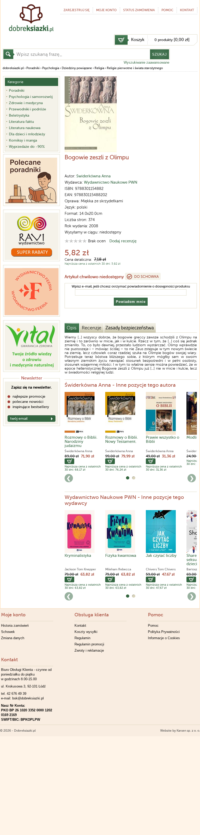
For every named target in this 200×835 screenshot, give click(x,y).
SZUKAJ (159, 54)
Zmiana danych (12, 638)
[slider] (76, 241)
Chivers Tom (155, 569)
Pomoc (167, 10)
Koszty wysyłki (85, 632)
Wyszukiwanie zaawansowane (146, 62)
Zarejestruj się (77, 10)
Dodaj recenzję (122, 241)
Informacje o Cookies (164, 638)
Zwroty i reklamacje (89, 650)
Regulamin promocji (89, 644)
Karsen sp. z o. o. (188, 730)
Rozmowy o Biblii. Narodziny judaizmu (81, 441)
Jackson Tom (74, 569)
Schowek (8, 632)
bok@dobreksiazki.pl (28, 698)
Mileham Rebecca (118, 569)
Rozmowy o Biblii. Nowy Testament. (121, 439)
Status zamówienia (139, 10)
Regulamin (82, 638)
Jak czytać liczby (161, 555)
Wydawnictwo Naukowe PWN (110, 182)
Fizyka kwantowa (120, 555)
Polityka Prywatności (164, 632)
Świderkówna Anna (93, 176)
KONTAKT (187, 10)
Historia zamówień (15, 625)
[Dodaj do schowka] (143, 276)
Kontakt (80, 625)
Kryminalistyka (78, 555)
